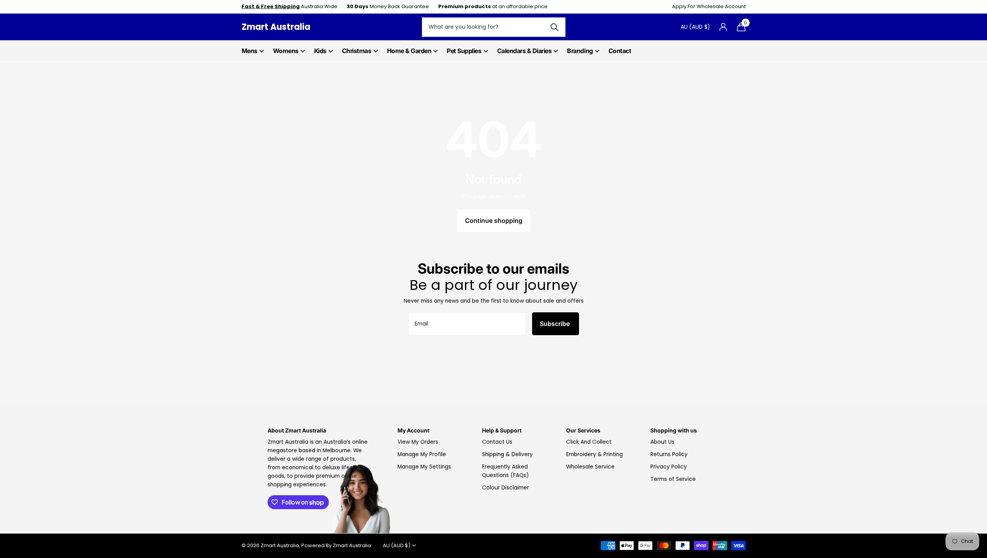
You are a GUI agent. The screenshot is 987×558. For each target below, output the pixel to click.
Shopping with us (673, 430)
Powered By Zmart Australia (336, 545)
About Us (662, 442)
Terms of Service (673, 479)
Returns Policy (669, 454)
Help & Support (502, 430)
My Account (413, 430)
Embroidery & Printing (594, 454)
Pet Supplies (464, 51)
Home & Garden (409, 51)
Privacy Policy (668, 466)
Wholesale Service (590, 466)
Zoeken (554, 27)
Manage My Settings (424, 466)
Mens (250, 51)
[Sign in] (723, 27)
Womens (286, 51)
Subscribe (555, 323)
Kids (320, 51)
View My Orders (418, 442)
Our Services (583, 430)
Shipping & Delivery (507, 454)
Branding (580, 51)
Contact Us (497, 442)
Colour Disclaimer (505, 487)
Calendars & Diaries (524, 51)
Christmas (357, 51)
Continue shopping (493, 220)
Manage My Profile (422, 454)
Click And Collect (589, 442)
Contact (619, 51)
